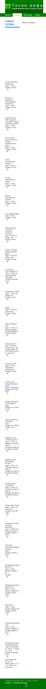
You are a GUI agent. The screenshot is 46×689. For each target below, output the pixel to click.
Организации (12, 26)
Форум (37, 15)
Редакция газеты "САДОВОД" (10, 484)
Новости (8, 15)
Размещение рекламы (20, 683)
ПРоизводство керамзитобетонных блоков (11, 383)
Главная (9, 20)
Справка (17, 15)
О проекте (8, 683)
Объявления (27, 15)
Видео (25, 18)
